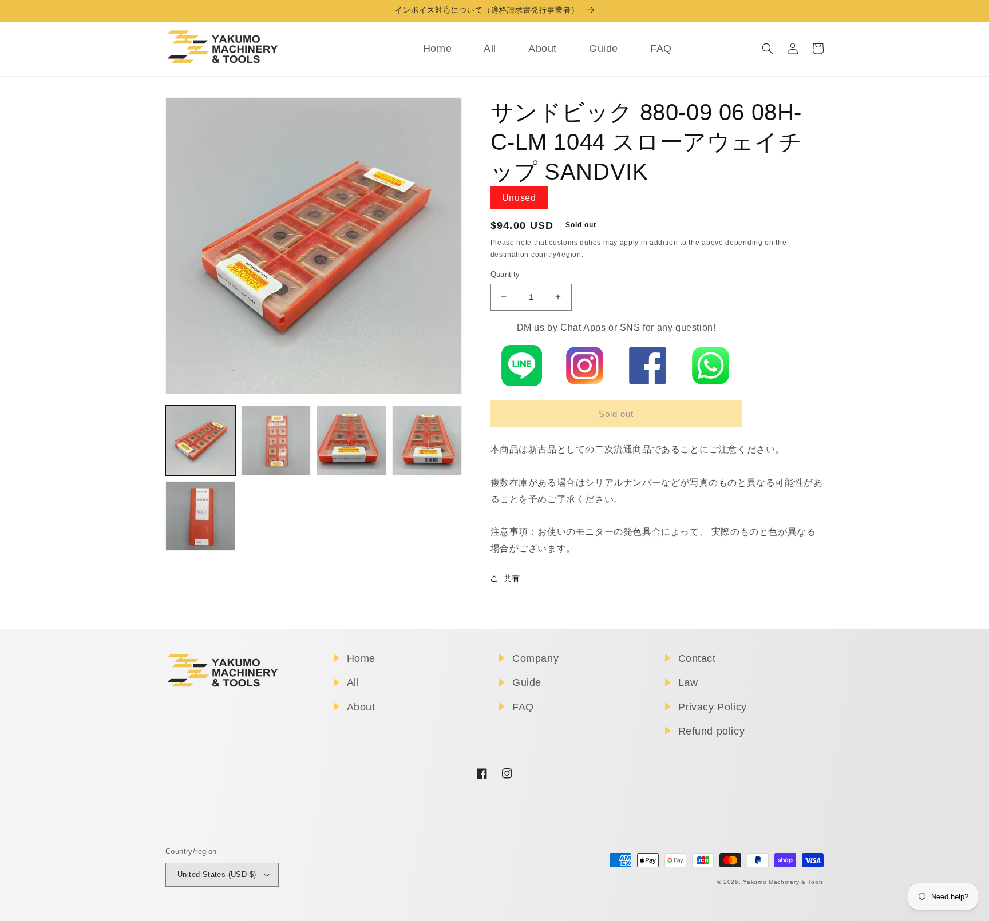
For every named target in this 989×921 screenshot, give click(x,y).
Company (535, 658)
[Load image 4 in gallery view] (427, 440)
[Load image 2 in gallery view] (276, 440)
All (353, 682)
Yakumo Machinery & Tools (783, 882)
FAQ (523, 707)
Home (361, 658)
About (361, 707)
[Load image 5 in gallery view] (200, 516)
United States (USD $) (216, 874)
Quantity (505, 274)
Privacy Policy (712, 707)
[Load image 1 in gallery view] (200, 440)
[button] (767, 48)
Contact (697, 658)
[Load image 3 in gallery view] (351, 440)
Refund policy (711, 731)
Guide (526, 682)
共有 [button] (512, 578)
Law (688, 682)
